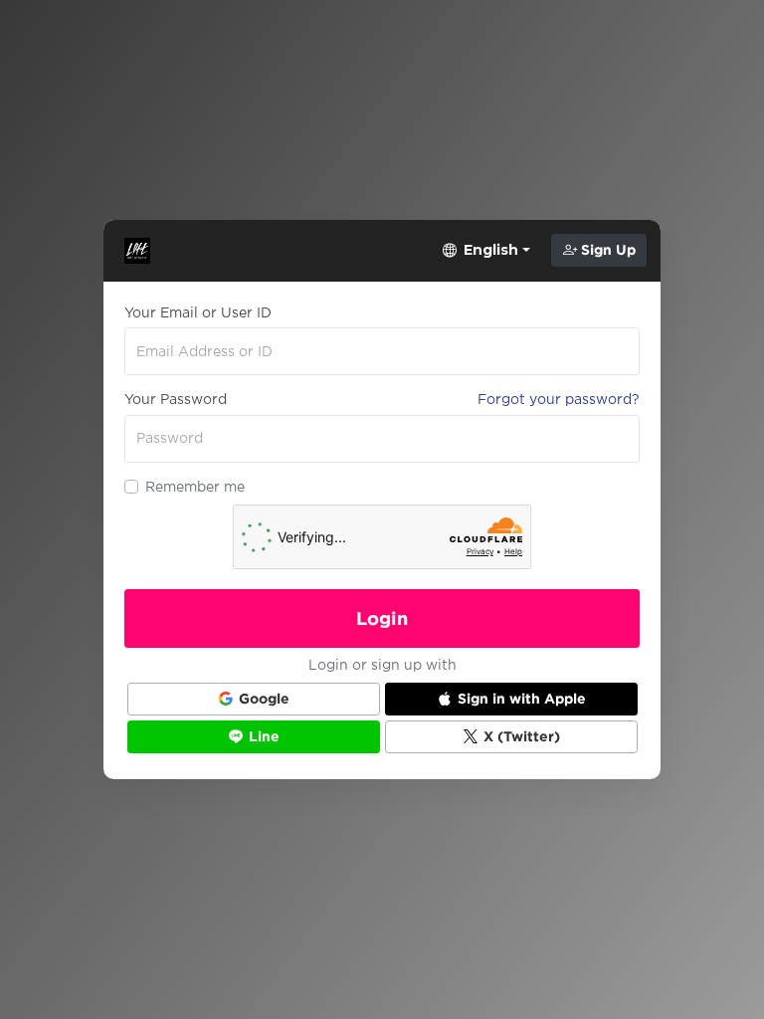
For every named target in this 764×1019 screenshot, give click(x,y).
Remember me (195, 487)
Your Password (175, 399)
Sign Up (606, 250)
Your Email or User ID (198, 312)
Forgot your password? (559, 399)
